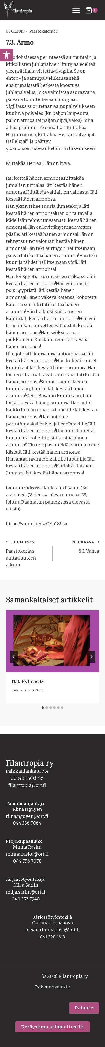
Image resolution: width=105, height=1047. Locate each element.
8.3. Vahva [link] (86, 547)
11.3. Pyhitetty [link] (28, 681)
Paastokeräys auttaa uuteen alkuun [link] (21, 554)
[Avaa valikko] (76, 10)
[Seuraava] (91, 657)
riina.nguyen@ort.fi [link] (27, 816)
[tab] (43, 707)
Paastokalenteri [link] (44, 31)
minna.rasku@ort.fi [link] (27, 854)
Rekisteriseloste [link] (52, 987)
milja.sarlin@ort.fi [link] (25, 892)
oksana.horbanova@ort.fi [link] (52, 930)
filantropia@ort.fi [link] (27, 785)
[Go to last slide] (14, 657)
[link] (6, 55)
